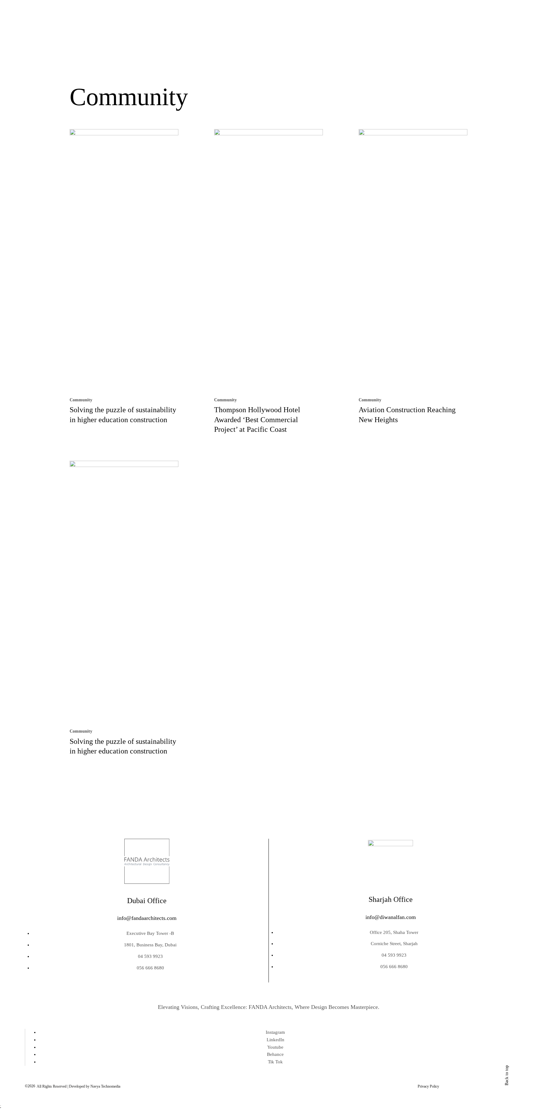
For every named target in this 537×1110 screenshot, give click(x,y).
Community (81, 400)
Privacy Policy (428, 1086)
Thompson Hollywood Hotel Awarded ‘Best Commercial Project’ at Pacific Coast (257, 419)
